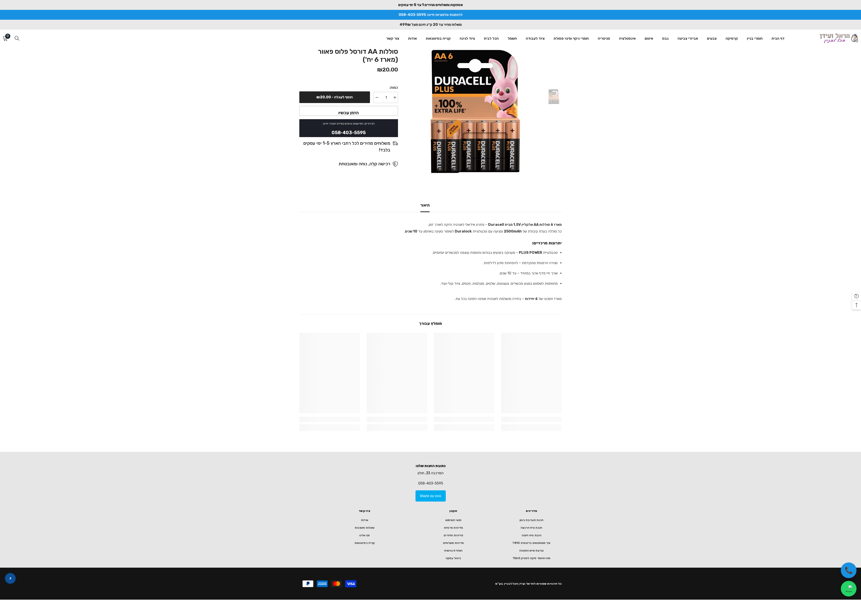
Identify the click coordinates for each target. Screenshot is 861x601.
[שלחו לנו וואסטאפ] (849, 589)
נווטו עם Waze (430, 496)
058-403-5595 (430, 483)
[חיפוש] (17, 38)
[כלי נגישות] (10, 578)
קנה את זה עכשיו (348, 111)
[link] (531, 419)
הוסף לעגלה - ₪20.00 (334, 97)
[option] (475, 111)
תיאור (425, 205)
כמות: (393, 87)
